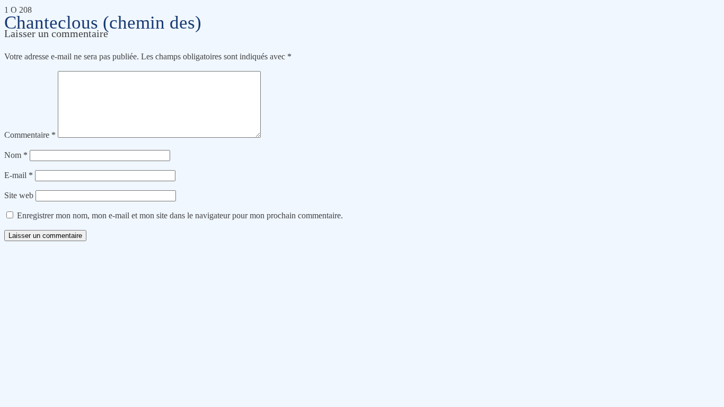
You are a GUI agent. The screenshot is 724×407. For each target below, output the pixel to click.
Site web (18, 195)
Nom (16, 155)
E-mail (18, 175)
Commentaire (30, 134)
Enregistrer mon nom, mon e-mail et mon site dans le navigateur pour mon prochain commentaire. (180, 215)
